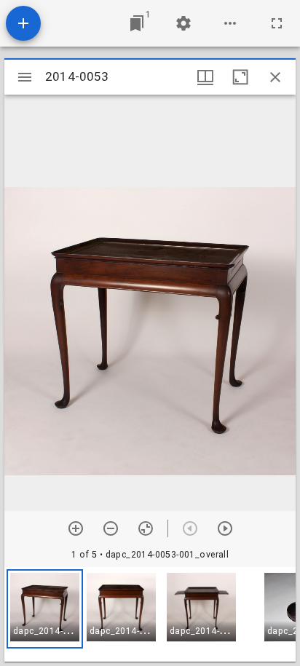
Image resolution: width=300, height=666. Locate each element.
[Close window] (275, 77)
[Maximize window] (240, 77)
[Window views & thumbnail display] (205, 77)
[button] (44, 609)
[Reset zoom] (145, 528)
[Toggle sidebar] (24, 77)
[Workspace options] (230, 23)
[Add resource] (23, 23)
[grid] (150, 614)
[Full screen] (276, 23)
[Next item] (225, 528)
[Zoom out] (110, 528)
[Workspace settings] (183, 23)
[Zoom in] (75, 528)
